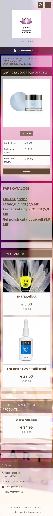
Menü (48, 5)
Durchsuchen (40, 5)
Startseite (7, 58)
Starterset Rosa (26, 420)
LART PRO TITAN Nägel (25, 58)
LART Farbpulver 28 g (13, 61)
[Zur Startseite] (26, 20)
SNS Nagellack (26, 296)
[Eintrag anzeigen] (26, 276)
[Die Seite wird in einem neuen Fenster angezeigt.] (26, 103)
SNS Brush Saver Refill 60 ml (26, 368)
